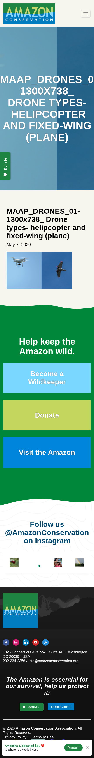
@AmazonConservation (47, 532)
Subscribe (61, 707)
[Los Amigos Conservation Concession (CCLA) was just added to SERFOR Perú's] (79, 562)
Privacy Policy (14, 737)
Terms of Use (43, 737)
